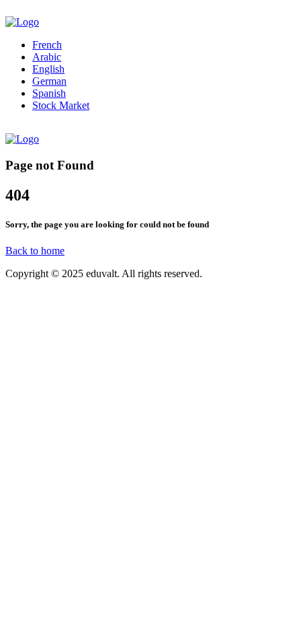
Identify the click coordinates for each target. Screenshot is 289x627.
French (47, 44)
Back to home (35, 250)
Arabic (46, 57)
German (49, 81)
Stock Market (60, 105)
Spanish (49, 93)
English (48, 69)
